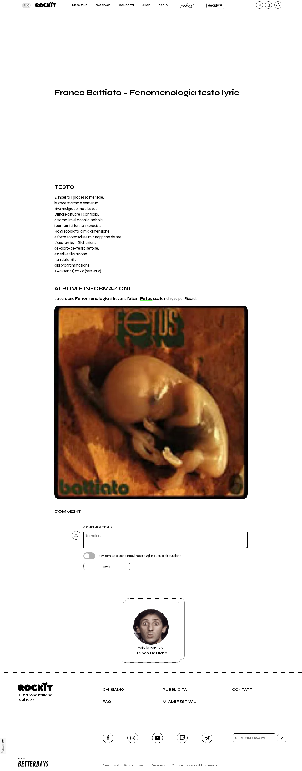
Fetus (146, 298)
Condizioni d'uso (133, 765)
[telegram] (207, 738)
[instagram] (132, 738)
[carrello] (259, 5)
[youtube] (157, 738)
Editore (20, 760)
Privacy (3, 747)
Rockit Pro (215, 5)
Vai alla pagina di (151, 650)
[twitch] (182, 738)
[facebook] (108, 738)
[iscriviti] (281, 738)
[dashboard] (277, 5)
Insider (187, 5)
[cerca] (268, 5)
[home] (45, 5)
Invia (107, 567)
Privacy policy (159, 765)
